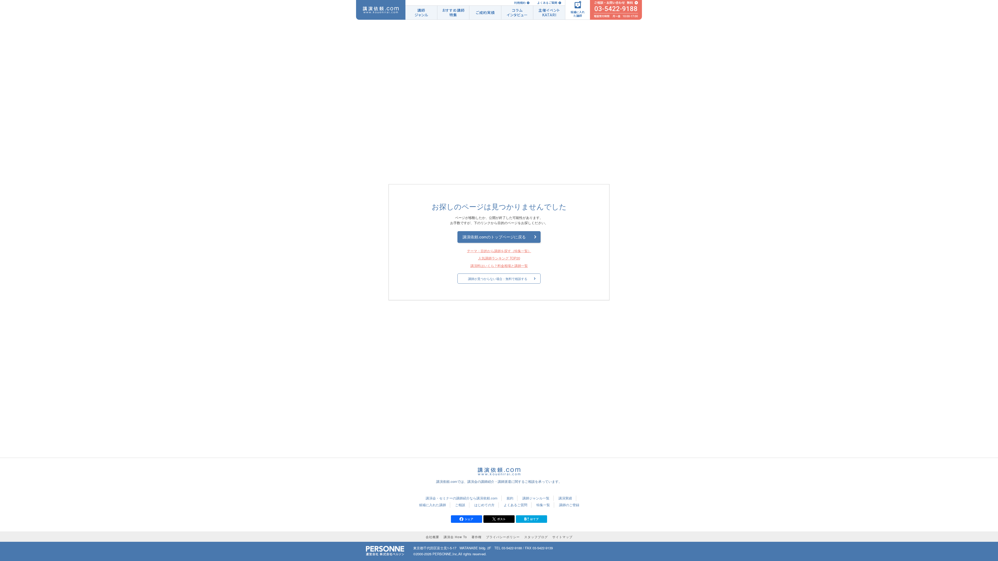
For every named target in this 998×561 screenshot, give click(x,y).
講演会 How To (455, 537)
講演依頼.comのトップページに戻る (494, 236)
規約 (510, 498)
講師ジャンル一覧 (535, 498)
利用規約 (520, 2)
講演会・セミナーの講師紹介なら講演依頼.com (461, 498)
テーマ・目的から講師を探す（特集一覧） (499, 251)
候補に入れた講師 (432, 504)
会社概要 (432, 537)
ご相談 (460, 504)
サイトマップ (562, 537)
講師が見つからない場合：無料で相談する (497, 278)
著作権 (476, 537)
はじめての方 (484, 504)
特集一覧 (543, 504)
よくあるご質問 (547, 2)
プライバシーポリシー (503, 537)
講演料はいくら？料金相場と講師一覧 (499, 266)
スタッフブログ (536, 537)
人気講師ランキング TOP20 (499, 258)
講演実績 (565, 498)
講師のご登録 (569, 504)
